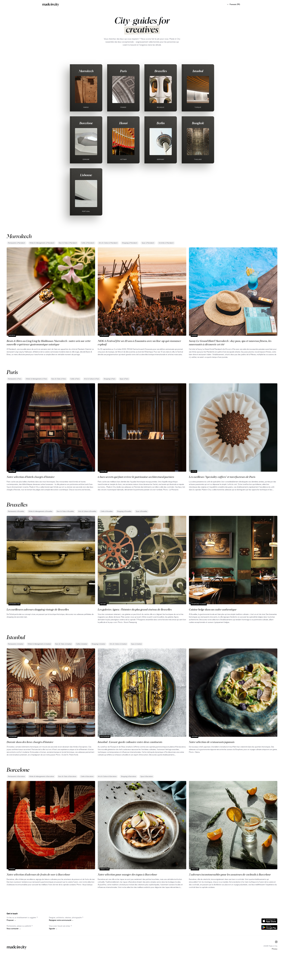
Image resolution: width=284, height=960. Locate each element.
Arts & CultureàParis (91, 379)
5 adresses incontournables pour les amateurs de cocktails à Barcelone (230, 874)
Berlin (161, 123)
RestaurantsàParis (14, 379)
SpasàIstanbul (136, 644)
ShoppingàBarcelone (128, 776)
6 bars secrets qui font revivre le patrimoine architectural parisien (136, 477)
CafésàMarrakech (87, 243)
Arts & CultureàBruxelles (87, 511)
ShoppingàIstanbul (98, 644)
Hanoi (123, 123)
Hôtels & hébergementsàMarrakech (42, 243)
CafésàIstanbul (81, 644)
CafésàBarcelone (87, 776)
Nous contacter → (14, 929)
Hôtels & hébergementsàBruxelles (40, 511)
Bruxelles (161, 70)
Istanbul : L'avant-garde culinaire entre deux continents (130, 742)
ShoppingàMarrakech (129, 243)
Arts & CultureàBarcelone (107, 776)
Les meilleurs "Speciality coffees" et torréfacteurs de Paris (222, 477)
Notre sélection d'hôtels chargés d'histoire (31, 477)
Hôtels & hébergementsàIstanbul (39, 644)
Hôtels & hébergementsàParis (36, 379)
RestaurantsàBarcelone (16, 776)
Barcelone (86, 123)
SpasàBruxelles (141, 511)
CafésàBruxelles (107, 511)
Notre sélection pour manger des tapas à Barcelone (127, 874)
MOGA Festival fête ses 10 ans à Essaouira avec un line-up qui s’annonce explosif (139, 342)
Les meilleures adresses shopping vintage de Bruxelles (38, 609)
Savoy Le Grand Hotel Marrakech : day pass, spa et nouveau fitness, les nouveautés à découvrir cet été (230, 342)
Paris (123, 70)
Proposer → (11, 920)
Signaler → (53, 929)
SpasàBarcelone (146, 776)
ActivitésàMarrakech (166, 243)
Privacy (274, 949)
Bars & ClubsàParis (58, 379)
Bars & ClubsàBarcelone (67, 776)
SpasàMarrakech (148, 243)
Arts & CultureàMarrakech (108, 243)
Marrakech (86, 70)
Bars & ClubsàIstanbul (63, 644)
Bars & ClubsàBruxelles (65, 511)
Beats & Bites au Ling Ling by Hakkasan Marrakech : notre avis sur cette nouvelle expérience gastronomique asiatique (49, 342)
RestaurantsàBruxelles (16, 511)
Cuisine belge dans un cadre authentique (213, 609)
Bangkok (198, 123)
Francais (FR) (235, 4)
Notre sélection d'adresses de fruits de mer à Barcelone (38, 874)
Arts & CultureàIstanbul (118, 644)
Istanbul (198, 70)
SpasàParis (124, 379)
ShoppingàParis (109, 379)
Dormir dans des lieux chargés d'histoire (30, 742)
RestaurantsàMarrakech (16, 243)
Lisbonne (86, 174)
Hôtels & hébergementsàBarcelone (41, 776)
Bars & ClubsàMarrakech (68, 243)
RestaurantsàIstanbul (15, 644)
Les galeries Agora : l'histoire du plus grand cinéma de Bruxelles (135, 609)
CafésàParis (75, 379)
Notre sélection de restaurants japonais (211, 742)
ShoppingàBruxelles (124, 511)
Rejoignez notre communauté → (61, 920)
